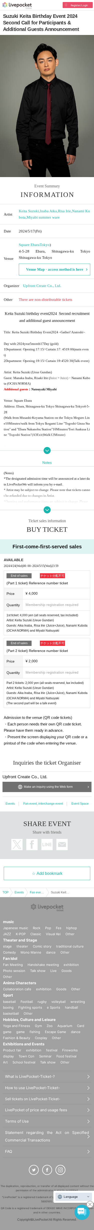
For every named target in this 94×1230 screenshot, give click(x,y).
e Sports (53, 1007)
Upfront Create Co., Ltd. (42, 286)
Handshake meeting (43, 965)
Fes (58, 928)
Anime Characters (19, 982)
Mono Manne (31, 952)
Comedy (9, 952)
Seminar (45, 1056)
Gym (38, 1026)
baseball (9, 1002)
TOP (6, 892)
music (8, 921)
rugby (42, 1002)
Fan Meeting (13, 965)
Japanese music (15, 928)
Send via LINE (47, 844)
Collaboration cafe (17, 989)
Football (27, 1002)
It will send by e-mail (62, 844)
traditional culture (70, 946)
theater (22, 946)
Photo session (14, 971)
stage (7, 946)
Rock (36, 928)
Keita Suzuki (29, 211)
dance (51, 952)
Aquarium (64, 1026)
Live (53, 971)
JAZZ (7, 934)
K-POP (21, 934)
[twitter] (34, 1170)
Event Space (80, 803)
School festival (24, 1062)
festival (51, 1050)
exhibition (71, 965)
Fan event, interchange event (43, 803)
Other (69, 934)
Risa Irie (64, 211)
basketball (11, 1013)
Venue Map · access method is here (54, 269)
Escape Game (55, 1032)
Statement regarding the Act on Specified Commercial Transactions (47, 1136)
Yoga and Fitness (16, 1026)
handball (71, 1007)
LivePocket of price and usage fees (36, 1110)
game (20, 1032)
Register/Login (79, 5)
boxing (8, 1007)
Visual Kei (53, 934)
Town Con (26, 1056)
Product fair (12, 1050)
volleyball (58, 1002)
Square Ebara (29, 245)
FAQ (8, 1151)
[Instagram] (60, 1170)
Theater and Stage (20, 940)
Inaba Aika (48, 211)
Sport (8, 995)
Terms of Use (17, 1121)
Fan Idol (10, 958)
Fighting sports (30, 1007)
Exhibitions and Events (23, 1044)
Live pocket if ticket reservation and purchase (17, 5)
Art (5, 1062)
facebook (32, 844)
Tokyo (45, 245)
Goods (66, 971)
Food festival (66, 1056)
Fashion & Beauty (16, 1038)
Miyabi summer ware (43, 217)
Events (10, 803)
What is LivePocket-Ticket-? (30, 1076)
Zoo (50, 1026)
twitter (17, 844)
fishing (35, 1032)
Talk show (38, 971)
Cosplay (41, 1038)
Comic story (42, 946)
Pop (48, 928)
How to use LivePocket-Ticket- (32, 1087)
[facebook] (47, 1170)
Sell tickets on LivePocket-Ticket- (32, 1099)
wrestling (77, 1002)
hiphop (71, 928)
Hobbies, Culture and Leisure (29, 1019)
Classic (35, 934)
